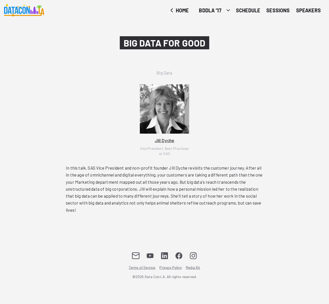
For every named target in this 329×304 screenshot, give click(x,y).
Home (182, 10)
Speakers (308, 10)
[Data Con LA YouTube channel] (150, 256)
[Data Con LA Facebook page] (179, 256)
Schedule (248, 10)
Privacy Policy (170, 267)
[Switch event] (228, 10)
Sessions (278, 10)
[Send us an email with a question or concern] (136, 256)
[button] (164, 120)
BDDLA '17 (210, 10)
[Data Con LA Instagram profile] (193, 256)
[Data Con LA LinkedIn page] (164, 256)
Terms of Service (142, 267)
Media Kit (193, 267)
